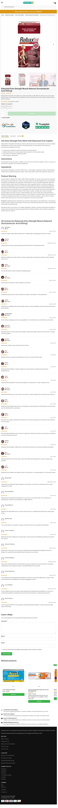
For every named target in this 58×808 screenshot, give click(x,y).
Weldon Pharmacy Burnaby (8, 763)
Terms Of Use (4, 749)
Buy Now (31, 113)
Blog (2, 785)
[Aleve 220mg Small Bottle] (13, 676)
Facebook (3, 769)
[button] (54, 3)
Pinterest (3, 779)
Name (3, 636)
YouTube (3, 773)
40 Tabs (9, 106)
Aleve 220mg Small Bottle (9, 689)
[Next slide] (53, 44)
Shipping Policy (5, 741)
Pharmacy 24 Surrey (6, 758)
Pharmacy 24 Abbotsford (7, 755)
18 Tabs (3, 106)
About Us (3, 787)
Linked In (3, 777)
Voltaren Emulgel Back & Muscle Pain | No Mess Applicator (38, 690)
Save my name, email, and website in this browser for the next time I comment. (22, 649)
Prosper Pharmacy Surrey (7, 760)
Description (13, 136)
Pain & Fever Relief (19, 15)
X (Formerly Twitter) (6, 775)
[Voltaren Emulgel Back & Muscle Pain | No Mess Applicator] (39, 676)
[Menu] (3, 3)
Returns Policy (5, 739)
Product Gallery (5, 136)
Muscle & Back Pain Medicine (32, 15)
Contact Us (4, 792)
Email (3, 643)
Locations (3, 789)
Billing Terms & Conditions (8, 744)
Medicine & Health (9, 15)
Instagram (3, 771)
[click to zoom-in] (29, 44)
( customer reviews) (13, 101)
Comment (4, 621)
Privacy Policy (4, 746)
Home (2, 15)
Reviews (20, 136)
